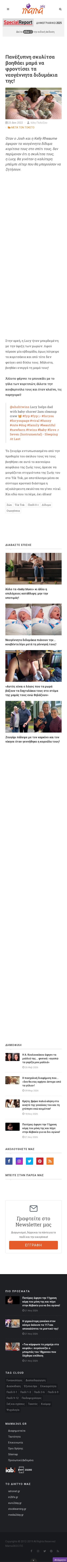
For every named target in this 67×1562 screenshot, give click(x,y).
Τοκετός (33, 1404)
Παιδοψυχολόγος (32, 1398)
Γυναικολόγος (15, 1380)
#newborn (17, 430)
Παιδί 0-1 (33, 505)
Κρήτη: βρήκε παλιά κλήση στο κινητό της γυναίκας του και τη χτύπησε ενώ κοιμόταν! (41, 1105)
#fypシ (36, 416)
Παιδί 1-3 (25, 1392)
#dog (22, 425)
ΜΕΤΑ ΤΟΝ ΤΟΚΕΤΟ (22, 127)
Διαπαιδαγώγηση (36, 1380)
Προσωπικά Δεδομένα (20, 1460)
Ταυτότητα (14, 1436)
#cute (14, 425)
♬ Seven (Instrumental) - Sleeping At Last (35, 434)
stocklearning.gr (17, 1508)
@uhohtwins (19, 407)
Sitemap (13, 1454)
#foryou (48, 416)
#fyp (26, 416)
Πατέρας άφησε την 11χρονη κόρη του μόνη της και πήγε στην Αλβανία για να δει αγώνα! (41, 1128)
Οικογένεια (13, 510)
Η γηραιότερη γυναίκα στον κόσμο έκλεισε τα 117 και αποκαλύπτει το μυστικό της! (40, 1325)
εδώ (27, 31)
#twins (31, 430)
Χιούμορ (46, 1404)
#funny (45, 421)
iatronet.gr (14, 1491)
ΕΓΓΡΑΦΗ (33, 1245)
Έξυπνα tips (30, 1386)
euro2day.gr (15, 1503)
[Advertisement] (33, 883)
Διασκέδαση (14, 1386)
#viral (34, 421)
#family (33, 425)
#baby (42, 430)
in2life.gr (13, 1497)
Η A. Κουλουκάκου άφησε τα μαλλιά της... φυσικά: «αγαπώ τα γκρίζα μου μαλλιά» (40, 1058)
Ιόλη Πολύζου (38, 122)
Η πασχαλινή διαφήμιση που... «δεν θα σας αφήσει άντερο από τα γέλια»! (41, 1082)
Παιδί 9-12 (13, 1398)
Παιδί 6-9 (53, 1392)
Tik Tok (20, 505)
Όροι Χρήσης (15, 1448)
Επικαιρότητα (48, 1386)
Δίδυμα (46, 505)
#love (52, 430)
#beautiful (47, 425)
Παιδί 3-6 (39, 1392)
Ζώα (9, 505)
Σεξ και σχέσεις (16, 1404)
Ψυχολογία (13, 1409)
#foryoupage (19, 421)
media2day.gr (16, 1514)
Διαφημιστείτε (16, 1430)
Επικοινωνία (15, 1442)
